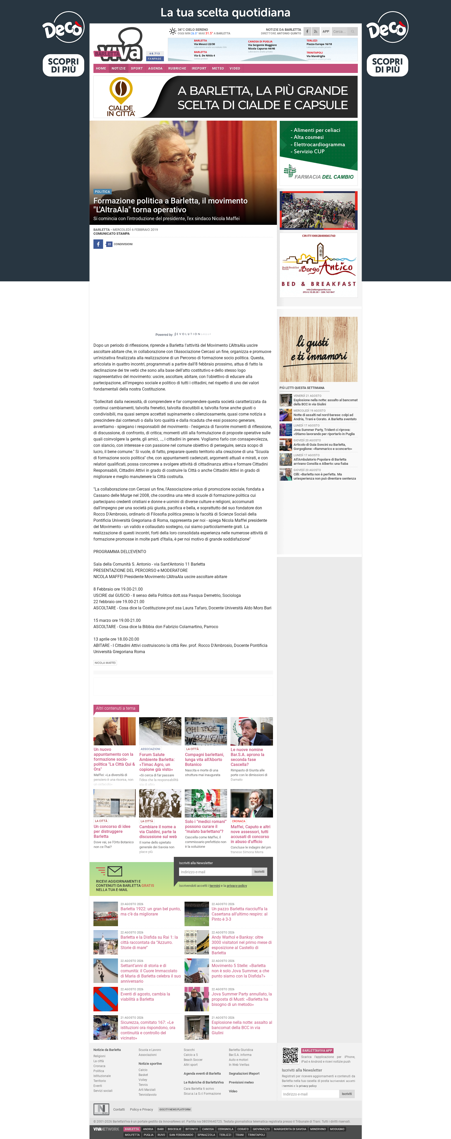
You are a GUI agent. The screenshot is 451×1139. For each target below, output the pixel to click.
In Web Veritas (239, 1065)
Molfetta (132, 1135)
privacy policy (237, 886)
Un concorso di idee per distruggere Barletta (112, 831)
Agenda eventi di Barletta (202, 1073)
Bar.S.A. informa (240, 1055)
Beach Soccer (193, 1060)
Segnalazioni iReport (244, 1073)
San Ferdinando (181, 1135)
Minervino (318, 1129)
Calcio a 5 (191, 1055)
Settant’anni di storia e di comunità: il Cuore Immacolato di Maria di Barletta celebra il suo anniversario (151, 973)
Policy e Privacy (141, 1109)
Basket (143, 1075)
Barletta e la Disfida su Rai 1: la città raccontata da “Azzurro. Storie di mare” (149, 942)
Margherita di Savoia (290, 1129)
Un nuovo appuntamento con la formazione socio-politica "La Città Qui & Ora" (114, 759)
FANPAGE (155, 58)
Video (233, 1091)
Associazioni (148, 1055)
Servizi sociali (102, 1091)
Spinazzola (206, 1135)
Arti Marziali (147, 1090)
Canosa (208, 1129)
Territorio (99, 1081)
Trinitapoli (256, 1135)
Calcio (143, 1070)
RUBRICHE (177, 68)
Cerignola (225, 1129)
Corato (243, 1129)
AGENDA (155, 68)
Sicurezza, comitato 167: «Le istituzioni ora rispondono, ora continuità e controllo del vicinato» (148, 1030)
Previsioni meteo (241, 1082)
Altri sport (191, 1065)
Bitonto (192, 1129)
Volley (143, 1080)
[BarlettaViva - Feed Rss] (316, 31)
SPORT (137, 68)
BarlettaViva (118, 42)
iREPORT (199, 68)
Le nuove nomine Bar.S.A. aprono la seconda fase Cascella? (247, 757)
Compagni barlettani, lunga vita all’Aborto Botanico (204, 759)
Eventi (97, 1086)
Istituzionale (102, 1076)
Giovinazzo (261, 1129)
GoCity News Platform (175, 1109)
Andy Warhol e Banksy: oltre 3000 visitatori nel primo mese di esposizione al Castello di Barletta (242, 945)
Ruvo (161, 1135)
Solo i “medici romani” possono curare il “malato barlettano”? (206, 826)
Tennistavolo (148, 1095)
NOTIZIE (119, 68)
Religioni (99, 1056)
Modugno (337, 1129)
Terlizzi (225, 1135)
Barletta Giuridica (241, 1050)
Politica (98, 1071)
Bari (160, 1129)
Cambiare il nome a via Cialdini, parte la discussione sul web (158, 831)
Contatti (119, 1109)
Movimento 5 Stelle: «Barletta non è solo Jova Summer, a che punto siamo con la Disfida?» (240, 971)
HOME (101, 68)
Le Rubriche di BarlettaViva (204, 1082)
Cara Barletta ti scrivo (199, 1089)
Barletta (132, 1129)
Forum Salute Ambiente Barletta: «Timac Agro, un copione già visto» (157, 762)
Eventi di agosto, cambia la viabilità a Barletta (145, 997)
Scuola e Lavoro (150, 1050)
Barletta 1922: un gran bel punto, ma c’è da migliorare (151, 911)
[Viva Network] (106, 1129)
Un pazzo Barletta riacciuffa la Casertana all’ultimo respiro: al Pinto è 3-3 (240, 914)
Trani (239, 1135)
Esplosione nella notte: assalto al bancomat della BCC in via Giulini (242, 1027)
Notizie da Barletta (107, 1050)
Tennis (143, 1085)
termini (215, 886)
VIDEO (235, 68)
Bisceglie (174, 1129)
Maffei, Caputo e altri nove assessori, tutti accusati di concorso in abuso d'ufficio (250, 834)
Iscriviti (259, 872)
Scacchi (189, 1050)
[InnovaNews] (101, 1114)
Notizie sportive (150, 1064)
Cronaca (99, 1066)
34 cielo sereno (204, 31)
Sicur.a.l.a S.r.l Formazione (202, 1093)
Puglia (148, 1135)
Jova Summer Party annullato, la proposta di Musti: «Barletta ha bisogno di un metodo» (242, 999)
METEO (218, 68)
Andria (148, 1129)
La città (98, 1061)
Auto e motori (238, 1060)
